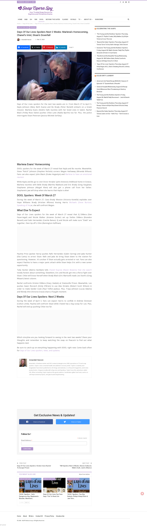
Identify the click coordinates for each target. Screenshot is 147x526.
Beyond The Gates (53, 19)
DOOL (42, 19)
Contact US (39, 516)
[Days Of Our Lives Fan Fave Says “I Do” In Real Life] (54, 485)
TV (79, 19)
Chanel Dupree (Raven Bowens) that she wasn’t (70, 270)
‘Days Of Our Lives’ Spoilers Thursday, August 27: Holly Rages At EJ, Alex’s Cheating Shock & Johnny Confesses (113, 66)
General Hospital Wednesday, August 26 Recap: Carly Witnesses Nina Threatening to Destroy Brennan (112, 89)
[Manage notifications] (142, 493)
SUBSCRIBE (99, 19)
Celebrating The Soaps (106, 29)
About (25, 516)
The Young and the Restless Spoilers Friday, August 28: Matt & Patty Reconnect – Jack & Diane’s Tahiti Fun (113, 97)
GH (31, 19)
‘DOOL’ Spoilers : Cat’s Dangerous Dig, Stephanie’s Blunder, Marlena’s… (28, 496)
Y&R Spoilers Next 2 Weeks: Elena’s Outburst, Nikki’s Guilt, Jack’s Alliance (76, 467)
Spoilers (33, 27)
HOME (20, 19)
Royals (73, 19)
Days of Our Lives (23, 27)
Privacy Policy (49, 516)
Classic (65, 19)
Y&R (35, 19)
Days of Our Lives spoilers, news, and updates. (40, 350)
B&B (26, 19)
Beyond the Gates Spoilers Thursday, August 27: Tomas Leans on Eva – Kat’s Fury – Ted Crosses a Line (113, 113)
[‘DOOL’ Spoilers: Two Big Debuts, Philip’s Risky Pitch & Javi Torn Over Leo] (78, 485)
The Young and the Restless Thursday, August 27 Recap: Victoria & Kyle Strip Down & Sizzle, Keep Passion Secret (112, 105)
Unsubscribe (60, 516)
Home (19, 516)
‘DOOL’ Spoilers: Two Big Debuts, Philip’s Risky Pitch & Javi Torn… (77, 496)
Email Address (26, 440)
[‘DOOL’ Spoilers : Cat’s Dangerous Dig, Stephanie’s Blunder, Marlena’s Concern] (30, 485)
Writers (31, 516)
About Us (87, 19)
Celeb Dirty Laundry (105, 76)
